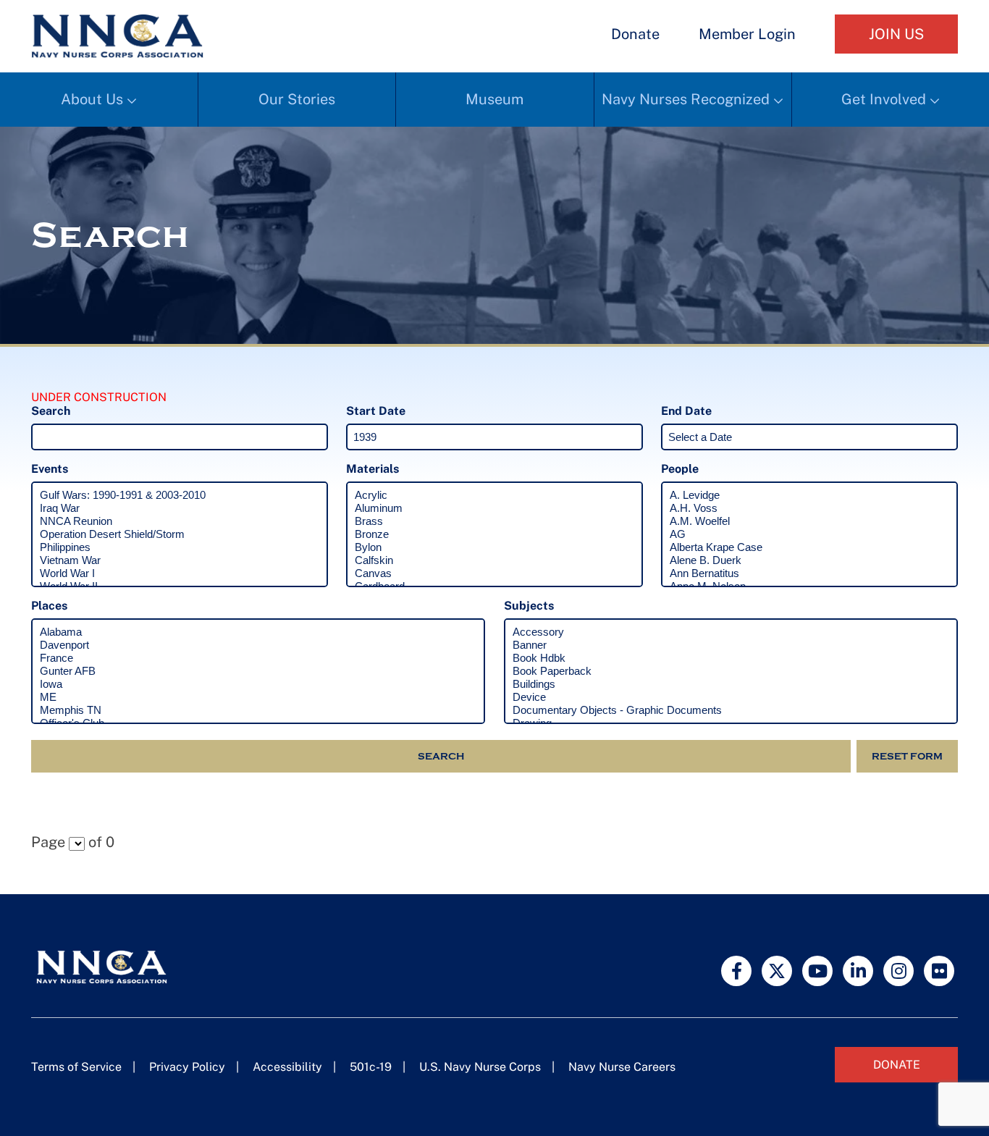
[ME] (258, 697)
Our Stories (296, 99)
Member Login (747, 34)
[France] (258, 658)
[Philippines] (179, 547)
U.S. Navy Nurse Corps (480, 1067)
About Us (92, 99)
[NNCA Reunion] (179, 521)
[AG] (809, 534)
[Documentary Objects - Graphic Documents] (731, 710)
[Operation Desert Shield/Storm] (179, 534)
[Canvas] (494, 573)
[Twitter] (777, 971)
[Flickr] (939, 971)
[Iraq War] (179, 508)
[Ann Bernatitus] (809, 573)
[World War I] (179, 573)
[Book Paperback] (731, 671)
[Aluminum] (494, 508)
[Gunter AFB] (258, 671)
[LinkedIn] (858, 971)
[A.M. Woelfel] (809, 521)
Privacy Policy (187, 1067)
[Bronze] (494, 534)
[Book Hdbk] (731, 658)
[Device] (731, 697)
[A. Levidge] (809, 495)
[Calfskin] (494, 560)
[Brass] (494, 521)
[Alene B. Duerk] (809, 560)
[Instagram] (898, 971)
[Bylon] (494, 547)
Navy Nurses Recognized (686, 99)
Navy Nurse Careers (622, 1067)
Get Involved (883, 99)
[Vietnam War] (179, 560)
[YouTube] (817, 971)
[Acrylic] (494, 495)
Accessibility (287, 1067)
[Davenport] (258, 645)
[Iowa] (258, 684)
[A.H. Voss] (809, 508)
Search (441, 756)
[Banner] (731, 645)
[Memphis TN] (258, 710)
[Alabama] (258, 632)
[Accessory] (731, 632)
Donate (635, 34)
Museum (494, 99)
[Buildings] (731, 684)
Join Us (896, 34)
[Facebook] (736, 971)
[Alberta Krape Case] (809, 547)
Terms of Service (76, 1067)
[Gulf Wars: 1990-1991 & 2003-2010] (179, 495)
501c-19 (371, 1067)
